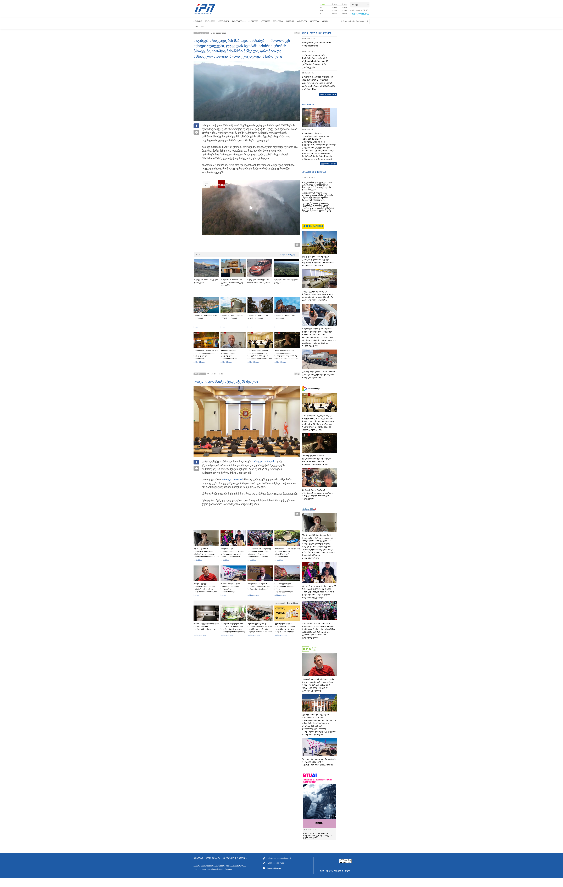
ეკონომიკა (278, 21)
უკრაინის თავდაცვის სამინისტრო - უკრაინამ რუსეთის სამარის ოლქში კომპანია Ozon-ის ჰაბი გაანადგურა (315, 61)
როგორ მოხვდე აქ (288, 255)
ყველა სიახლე (327, 94)
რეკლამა (242, 860)
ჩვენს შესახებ (213, 860)
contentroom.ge (200, 635)
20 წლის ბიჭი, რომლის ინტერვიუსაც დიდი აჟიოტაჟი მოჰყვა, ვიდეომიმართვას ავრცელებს (317, 494)
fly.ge (196, 327)
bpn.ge (322, 4)
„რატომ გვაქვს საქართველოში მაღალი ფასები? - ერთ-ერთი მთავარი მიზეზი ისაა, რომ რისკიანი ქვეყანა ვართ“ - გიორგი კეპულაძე (206, 590)
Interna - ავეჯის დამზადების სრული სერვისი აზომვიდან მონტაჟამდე (206, 626)
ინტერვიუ (308, 104)
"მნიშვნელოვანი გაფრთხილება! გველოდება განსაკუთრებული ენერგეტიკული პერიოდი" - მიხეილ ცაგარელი (233, 357)
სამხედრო (302, 21)
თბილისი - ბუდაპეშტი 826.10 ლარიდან (257, 316)
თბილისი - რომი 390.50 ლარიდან (285, 316)
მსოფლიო (253, 21)
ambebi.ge (198, 560)
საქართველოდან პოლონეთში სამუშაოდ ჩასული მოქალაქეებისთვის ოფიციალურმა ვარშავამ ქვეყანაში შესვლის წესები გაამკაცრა (286, 592)
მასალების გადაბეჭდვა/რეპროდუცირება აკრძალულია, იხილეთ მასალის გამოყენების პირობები (220, 869)
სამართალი (223, 21)
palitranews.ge (253, 595)
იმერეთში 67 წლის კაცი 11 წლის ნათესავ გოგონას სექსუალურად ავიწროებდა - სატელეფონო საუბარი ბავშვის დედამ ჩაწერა (206, 357)
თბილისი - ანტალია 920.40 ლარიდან (206, 316)
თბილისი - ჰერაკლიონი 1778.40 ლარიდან (232, 316)
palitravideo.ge (199, 362)
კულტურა (314, 21)
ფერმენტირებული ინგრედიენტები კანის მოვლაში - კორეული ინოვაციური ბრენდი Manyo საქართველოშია (285, 629)
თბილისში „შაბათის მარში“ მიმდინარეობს (317, 44)
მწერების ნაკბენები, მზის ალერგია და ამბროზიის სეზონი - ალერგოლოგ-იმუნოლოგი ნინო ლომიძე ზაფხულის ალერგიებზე (233, 629)
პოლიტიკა (210, 21)
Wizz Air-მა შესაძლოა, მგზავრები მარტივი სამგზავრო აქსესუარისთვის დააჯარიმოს (230, 589)
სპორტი (290, 21)
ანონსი (325, 21)
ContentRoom (292, 603)
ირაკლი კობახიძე (264, 461)
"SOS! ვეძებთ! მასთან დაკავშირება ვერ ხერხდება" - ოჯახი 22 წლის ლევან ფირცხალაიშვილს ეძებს (287, 356)
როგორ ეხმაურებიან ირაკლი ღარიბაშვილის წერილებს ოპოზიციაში (258, 586)
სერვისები (228, 860)
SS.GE (198, 255)
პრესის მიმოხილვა (314, 171)
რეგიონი (265, 21)
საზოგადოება (239, 21)
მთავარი (198, 21)
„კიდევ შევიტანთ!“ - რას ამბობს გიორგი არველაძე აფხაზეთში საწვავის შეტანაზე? (318, 375)
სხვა (197, 27)
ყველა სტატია (327, 164)
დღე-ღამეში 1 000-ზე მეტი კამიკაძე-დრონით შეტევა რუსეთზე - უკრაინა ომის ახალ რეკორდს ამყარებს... (318, 261)
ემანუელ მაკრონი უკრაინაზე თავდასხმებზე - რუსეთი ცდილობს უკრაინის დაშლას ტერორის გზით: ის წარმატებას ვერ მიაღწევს (318, 83)
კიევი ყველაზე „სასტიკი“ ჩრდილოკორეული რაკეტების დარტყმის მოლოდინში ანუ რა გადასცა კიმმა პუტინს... (317, 295)
